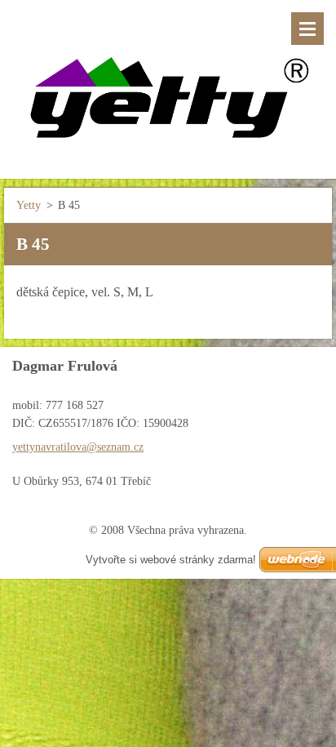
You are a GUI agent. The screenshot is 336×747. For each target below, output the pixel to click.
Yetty (28, 205)
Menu (307, 28)
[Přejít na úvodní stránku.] (168, 79)
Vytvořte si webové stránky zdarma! (171, 560)
